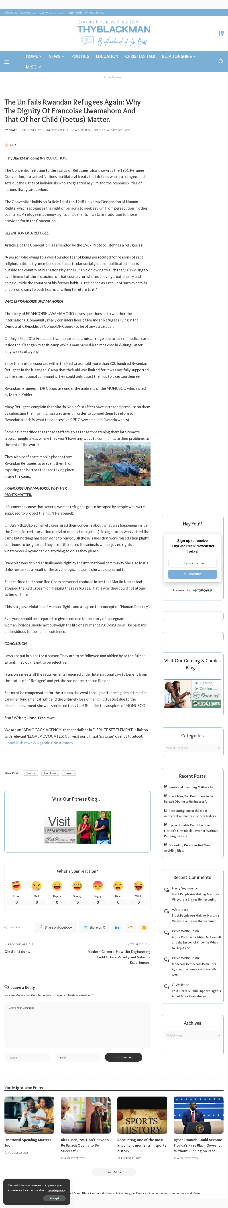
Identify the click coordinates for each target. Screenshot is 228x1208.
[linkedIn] (117, 927)
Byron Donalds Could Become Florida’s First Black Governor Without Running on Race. (191, 830)
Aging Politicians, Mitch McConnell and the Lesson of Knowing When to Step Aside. (196, 942)
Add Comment (58, 130)
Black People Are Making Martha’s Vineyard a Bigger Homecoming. (196, 897)
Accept (54, 1198)
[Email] (143, 927)
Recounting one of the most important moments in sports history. (141, 1145)
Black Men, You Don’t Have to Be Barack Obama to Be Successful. (85, 1145)
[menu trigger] (9, 61)
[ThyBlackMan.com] (114, 33)
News (75, 130)
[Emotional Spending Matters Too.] (29, 1115)
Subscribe (192, 574)
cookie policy (56, 1190)
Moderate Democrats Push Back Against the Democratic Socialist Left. (195, 969)
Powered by (182, 590)
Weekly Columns (118, 130)
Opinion (86, 130)
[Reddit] (130, 927)
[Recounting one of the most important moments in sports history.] (142, 1115)
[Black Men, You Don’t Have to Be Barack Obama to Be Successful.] (86, 1115)
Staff (13, 130)
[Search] (221, 61)
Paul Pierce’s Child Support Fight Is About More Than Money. (196, 993)
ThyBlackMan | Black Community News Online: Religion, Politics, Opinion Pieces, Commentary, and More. (130, 1193)
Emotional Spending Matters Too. (192, 787)
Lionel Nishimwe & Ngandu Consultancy (38, 742)
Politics (99, 130)
